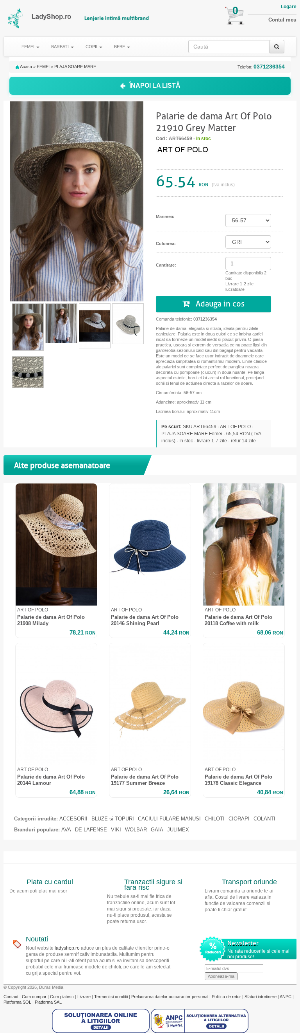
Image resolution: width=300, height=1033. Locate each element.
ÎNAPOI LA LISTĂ (154, 85)
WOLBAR (136, 830)
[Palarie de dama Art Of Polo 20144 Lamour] (56, 704)
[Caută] (276, 46)
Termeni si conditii (111, 996)
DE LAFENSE (91, 830)
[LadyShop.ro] (16, 18)
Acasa (25, 66)
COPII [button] (92, 46)
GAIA (157, 830)
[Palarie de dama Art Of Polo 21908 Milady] (56, 544)
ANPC (285, 996)
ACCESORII (73, 819)
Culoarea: (166, 243)
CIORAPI (239, 819)
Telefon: (261, 67)
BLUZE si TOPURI (112, 819)
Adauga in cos (219, 304)
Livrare (84, 996)
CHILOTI (215, 819)
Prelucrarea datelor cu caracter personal (170, 996)
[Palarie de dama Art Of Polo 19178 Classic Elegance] (243, 704)
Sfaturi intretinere (261, 996)
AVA (66, 830)
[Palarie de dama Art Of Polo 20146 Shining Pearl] (150, 544)
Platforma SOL (17, 1002)
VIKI (116, 830)
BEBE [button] (120, 46)
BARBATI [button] (60, 46)
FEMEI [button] (28, 46)
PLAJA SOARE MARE (75, 66)
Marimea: (165, 216)
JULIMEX (178, 830)
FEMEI (43, 66)
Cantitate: (166, 265)
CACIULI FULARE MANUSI (169, 819)
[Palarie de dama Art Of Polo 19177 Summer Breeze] (150, 704)
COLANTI (264, 819)
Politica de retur (227, 996)
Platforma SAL (48, 1002)
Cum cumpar (35, 996)
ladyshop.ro (67, 948)
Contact (12, 996)
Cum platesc (62, 996)
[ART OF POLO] (187, 148)
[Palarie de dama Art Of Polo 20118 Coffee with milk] (243, 544)
